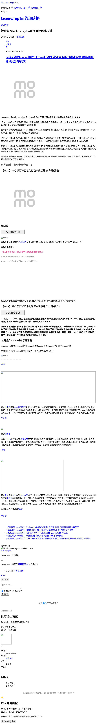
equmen (8, 439)
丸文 (14, 495)
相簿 (7, 42)
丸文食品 (24, 495)
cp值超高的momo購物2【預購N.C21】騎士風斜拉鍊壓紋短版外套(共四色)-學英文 (39, 530)
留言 (26, 564)
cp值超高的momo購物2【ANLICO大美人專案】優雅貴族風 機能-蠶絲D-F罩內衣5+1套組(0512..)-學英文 (48, 539)
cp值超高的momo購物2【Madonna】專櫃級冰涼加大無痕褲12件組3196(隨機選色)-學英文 (42, 527)
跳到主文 (5, 25)
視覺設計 (20, 37)
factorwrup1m (6, 551)
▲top (3, 575)
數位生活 (19, 571)
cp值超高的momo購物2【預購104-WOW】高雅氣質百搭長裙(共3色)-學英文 (37, 533)
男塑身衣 (24, 439)
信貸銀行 (22, 242)
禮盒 (20, 509)
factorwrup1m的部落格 (20, 18)
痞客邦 (21, 564)
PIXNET (30, 693)
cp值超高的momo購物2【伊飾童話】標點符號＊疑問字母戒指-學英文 (34, 536)
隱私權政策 (62, 693)
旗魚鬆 (9, 498)
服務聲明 (71, 693)
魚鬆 (3, 450)
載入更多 (5, 580)
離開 (13, 721)
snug (2, 364)
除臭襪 (7, 407)
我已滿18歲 (6, 721)
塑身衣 (4, 418)
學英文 (4, 516)
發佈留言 (5, 594)
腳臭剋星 (22, 407)
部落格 (8, 44)
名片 (7, 47)
